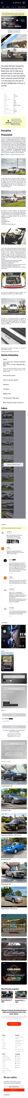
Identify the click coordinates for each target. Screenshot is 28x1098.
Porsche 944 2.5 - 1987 (6, 810)
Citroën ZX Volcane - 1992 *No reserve (9, 908)
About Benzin (5, 1056)
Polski (17, 1065)
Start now (14, 978)
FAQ (16, 1047)
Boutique (4, 1048)
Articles (3, 1044)
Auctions (7, 10)
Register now (14, 1023)
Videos (3, 1046)
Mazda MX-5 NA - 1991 (6, 859)
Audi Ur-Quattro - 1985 (6, 884)
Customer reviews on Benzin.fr (6, 1060)
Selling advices (18, 1043)
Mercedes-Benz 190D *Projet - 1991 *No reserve (11, 835)
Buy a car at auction (19, 1049)
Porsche (6, 702)
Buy (3, 7)
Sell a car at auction (19, 1051)
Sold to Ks (3, 710)
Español (18, 1059)
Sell (8, 7)
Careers (4, 1065)
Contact (4, 1067)
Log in (19, 2)
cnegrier (13, 592)
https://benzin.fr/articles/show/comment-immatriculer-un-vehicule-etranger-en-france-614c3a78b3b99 (18, 600)
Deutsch (18, 1063)
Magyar (18, 1067)
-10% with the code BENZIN (14, 929)
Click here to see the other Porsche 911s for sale (16, 123)
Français (18, 1058)
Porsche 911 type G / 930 (18, 14)
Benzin (2, 10)
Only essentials (14, 1086)
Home (3, 1037)
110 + (24, 59)
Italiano (18, 1061)
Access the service (14, 754)
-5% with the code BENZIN (14, 953)
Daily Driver (22, 7)
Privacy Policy (5, 1068)
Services (13, 7)
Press (3, 1063)
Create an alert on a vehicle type (19, 1041)
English (18, 1056)
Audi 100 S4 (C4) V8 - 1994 (6, 786)
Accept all (14, 1090)
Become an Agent (6, 1058)
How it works (14, 31)
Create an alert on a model (19, 1038)
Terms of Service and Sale (6, 1071)
